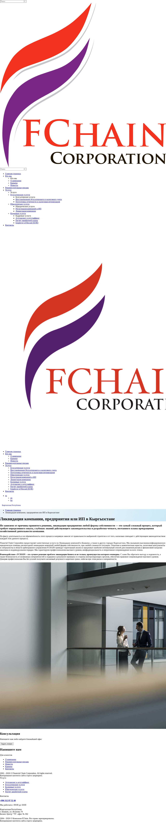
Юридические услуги (19, 204)
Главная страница (13, 174)
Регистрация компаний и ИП (28, 209)
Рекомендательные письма (17, 188)
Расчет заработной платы (27, 220)
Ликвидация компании (26, 211)
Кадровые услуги (18, 213)
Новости (14, 185)
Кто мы (8, 176)
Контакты (9, 225)
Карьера (14, 183)
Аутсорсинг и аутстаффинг (28, 218)
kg (11, 500)
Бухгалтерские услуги (20, 195)
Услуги (8, 190)
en (11, 498)
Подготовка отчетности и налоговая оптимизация (38, 202)
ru (6, 496)
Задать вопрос (7, 744)
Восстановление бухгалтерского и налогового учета (39, 199)
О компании (15, 181)
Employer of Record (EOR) (27, 223)
